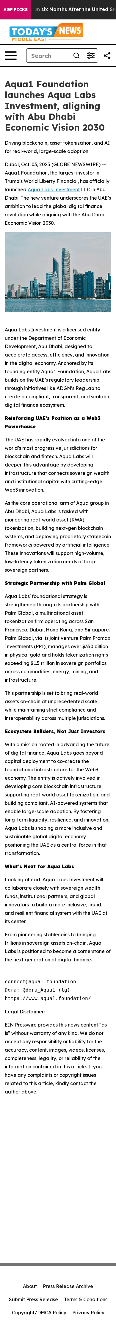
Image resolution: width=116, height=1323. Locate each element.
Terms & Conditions (85, 1299)
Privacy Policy (88, 1313)
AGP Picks (16, 9)
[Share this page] (107, 56)
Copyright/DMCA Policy (39, 1313)
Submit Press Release (33, 1299)
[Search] (76, 55)
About (30, 1286)
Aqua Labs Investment (54, 189)
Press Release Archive (68, 1286)
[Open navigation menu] (11, 56)
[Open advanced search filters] (91, 55)
